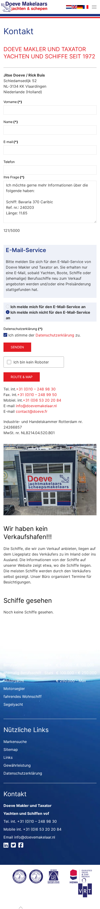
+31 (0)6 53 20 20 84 (42, 400)
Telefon (9, 162)
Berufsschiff (13, 665)
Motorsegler (14, 688)
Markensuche (15, 741)
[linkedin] (6, 845)
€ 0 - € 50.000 (69, 657)
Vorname (12, 102)
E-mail (10, 142)
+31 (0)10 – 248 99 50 (37, 394)
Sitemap (10, 749)
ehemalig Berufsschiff (22, 672)
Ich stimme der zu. (43, 335)
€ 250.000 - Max (71, 680)
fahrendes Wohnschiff (22, 696)
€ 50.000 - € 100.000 (75, 665)
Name (10, 122)
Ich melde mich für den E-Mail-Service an (48, 306)
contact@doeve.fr (31, 411)
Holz (48, 657)
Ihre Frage (13, 177)
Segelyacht (13, 704)
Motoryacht (13, 680)
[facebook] (21, 845)
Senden (17, 347)
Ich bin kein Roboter (31, 362)
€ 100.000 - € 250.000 (76, 672)
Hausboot (12, 657)
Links (8, 757)
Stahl (48, 672)
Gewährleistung (17, 765)
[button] (94, 7)
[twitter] (14, 845)
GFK (48, 665)
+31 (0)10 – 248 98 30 (36, 389)
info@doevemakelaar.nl (36, 405)
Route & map (22, 377)
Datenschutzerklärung (55, 335)
